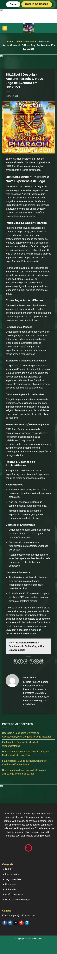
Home (10, 41)
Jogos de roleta (13, 879)
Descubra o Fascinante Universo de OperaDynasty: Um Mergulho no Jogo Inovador (26, 735)
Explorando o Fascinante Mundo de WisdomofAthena (20, 744)
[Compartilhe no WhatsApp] (15, 661)
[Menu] (4, 28)
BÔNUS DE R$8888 (36, 4)
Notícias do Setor (26, 41)
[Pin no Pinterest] (36, 661)
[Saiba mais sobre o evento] (28, 15)
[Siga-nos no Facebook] (4, 922)
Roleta (8, 869)
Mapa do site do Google (17, 899)
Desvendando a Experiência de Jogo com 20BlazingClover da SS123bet (24, 772)
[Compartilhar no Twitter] (25, 661)
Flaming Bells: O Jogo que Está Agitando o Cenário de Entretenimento (24, 762)
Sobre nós (10, 889)
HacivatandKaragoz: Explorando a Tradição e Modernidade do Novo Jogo (25, 753)
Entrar (13, 4)
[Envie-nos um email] (15, 922)
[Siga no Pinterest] (21, 922)
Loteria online (12, 874)
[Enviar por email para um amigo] (31, 661)
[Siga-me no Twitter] (10, 922)
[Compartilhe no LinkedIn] (41, 661)
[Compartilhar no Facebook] (20, 661)
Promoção (10, 884)
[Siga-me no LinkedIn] (27, 922)
